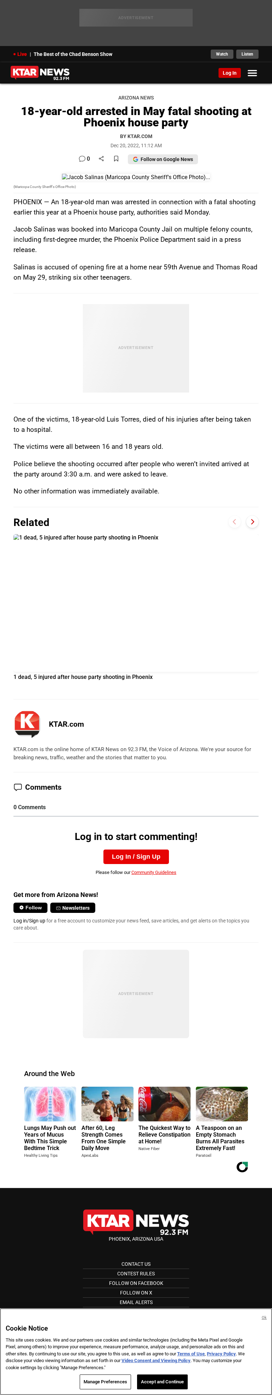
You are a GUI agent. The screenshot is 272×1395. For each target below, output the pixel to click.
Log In (230, 73)
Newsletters (76, 908)
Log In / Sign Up (136, 856)
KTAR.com (66, 724)
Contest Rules (136, 1273)
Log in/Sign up (29, 921)
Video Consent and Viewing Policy (156, 1360)
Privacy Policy (221, 1353)
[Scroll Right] (252, 521)
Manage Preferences (105, 1381)
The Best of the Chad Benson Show (73, 54)
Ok (264, 1317)
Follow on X (136, 1293)
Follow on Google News (167, 159)
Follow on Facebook (136, 1283)
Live (22, 54)
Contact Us (136, 1264)
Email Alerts (136, 1302)
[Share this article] (101, 159)
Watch (222, 54)
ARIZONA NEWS (136, 98)
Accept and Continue (162, 1381)
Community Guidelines (153, 872)
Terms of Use (191, 1353)
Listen (247, 54)
